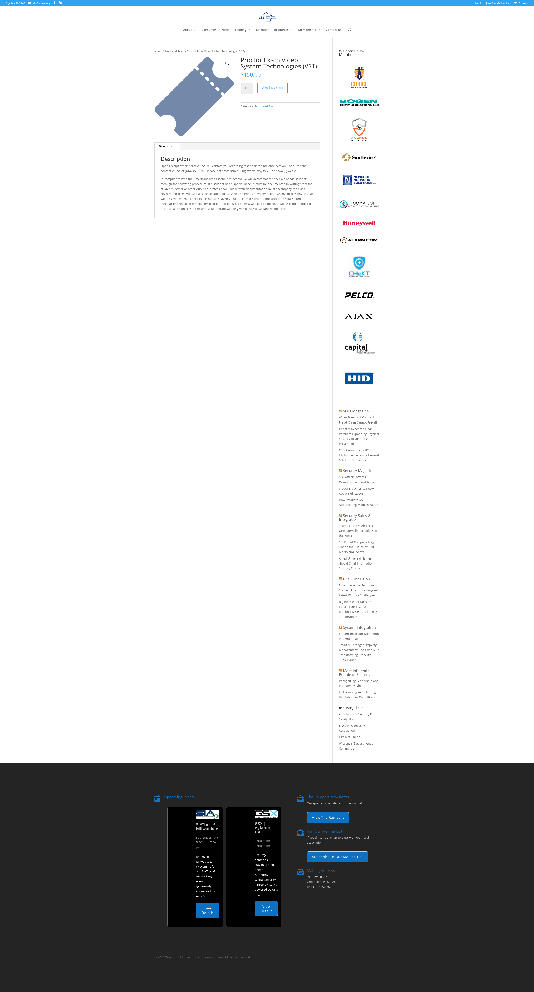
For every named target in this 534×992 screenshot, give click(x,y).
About (187, 30)
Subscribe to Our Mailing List (337, 857)
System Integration (359, 627)
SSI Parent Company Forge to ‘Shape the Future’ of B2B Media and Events (359, 547)
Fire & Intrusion (356, 578)
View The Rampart (328, 817)
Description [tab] (167, 146)
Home (158, 51)
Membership (307, 30)
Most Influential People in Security (354, 672)
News (225, 30)
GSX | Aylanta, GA (263, 828)
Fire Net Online (349, 737)
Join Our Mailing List (498, 3)
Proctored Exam (174, 51)
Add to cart (272, 88)
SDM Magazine (356, 410)
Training (240, 30)
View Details (208, 910)
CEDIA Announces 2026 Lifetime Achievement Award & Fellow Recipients (359, 455)
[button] (227, 63)
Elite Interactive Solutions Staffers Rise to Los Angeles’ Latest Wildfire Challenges (358, 590)
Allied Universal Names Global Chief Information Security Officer (356, 563)
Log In (478, 3)
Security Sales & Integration (355, 517)
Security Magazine (359, 470)
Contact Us (333, 30)
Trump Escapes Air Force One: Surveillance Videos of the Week (358, 531)
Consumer (209, 30)
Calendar (262, 30)
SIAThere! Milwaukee (207, 827)
